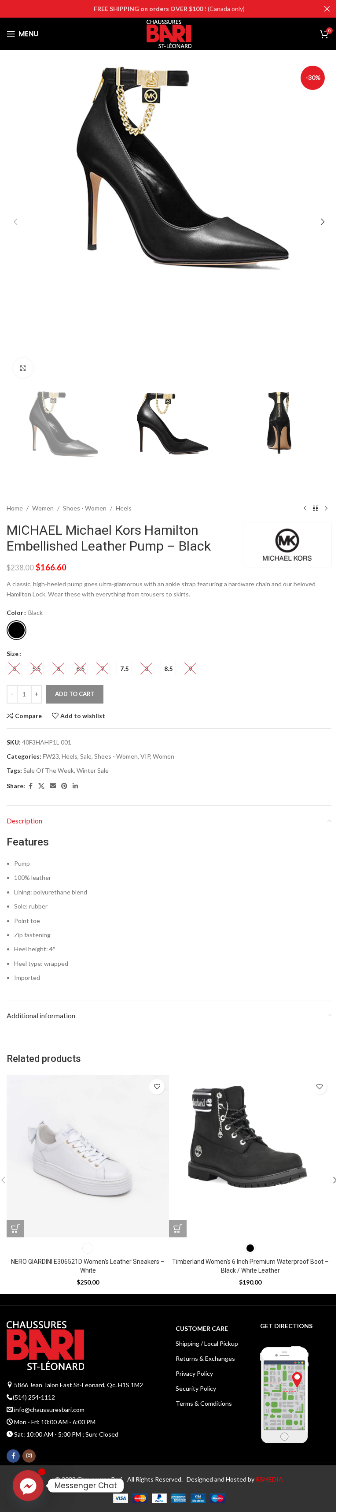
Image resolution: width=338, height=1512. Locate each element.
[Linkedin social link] (75, 786)
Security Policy (196, 1388)
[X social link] (41, 786)
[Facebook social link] (30, 786)
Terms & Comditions (204, 1403)
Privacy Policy (194, 1373)
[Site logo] (169, 33)
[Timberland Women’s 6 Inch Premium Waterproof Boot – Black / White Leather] (250, 1156)
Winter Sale (93, 770)
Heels (124, 508)
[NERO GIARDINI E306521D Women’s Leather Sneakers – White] (88, 1156)
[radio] (16, 630)
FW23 (51, 756)
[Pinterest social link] (64, 786)
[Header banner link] (169, 9)
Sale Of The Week (48, 770)
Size (12, 653)
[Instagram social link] (29, 1456)
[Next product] (326, 508)
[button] (15, 222)
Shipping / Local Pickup (207, 1343)
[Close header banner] (327, 9)
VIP (145, 756)
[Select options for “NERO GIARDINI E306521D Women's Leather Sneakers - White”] (15, 1228)
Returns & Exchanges (205, 1358)
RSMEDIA (269, 1479)
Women (43, 508)
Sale (86, 756)
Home (15, 508)
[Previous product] (305, 508)
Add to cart (75, 693)
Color (15, 612)
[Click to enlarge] (23, 368)
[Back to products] (315, 508)
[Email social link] (53, 786)
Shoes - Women (85, 508)
